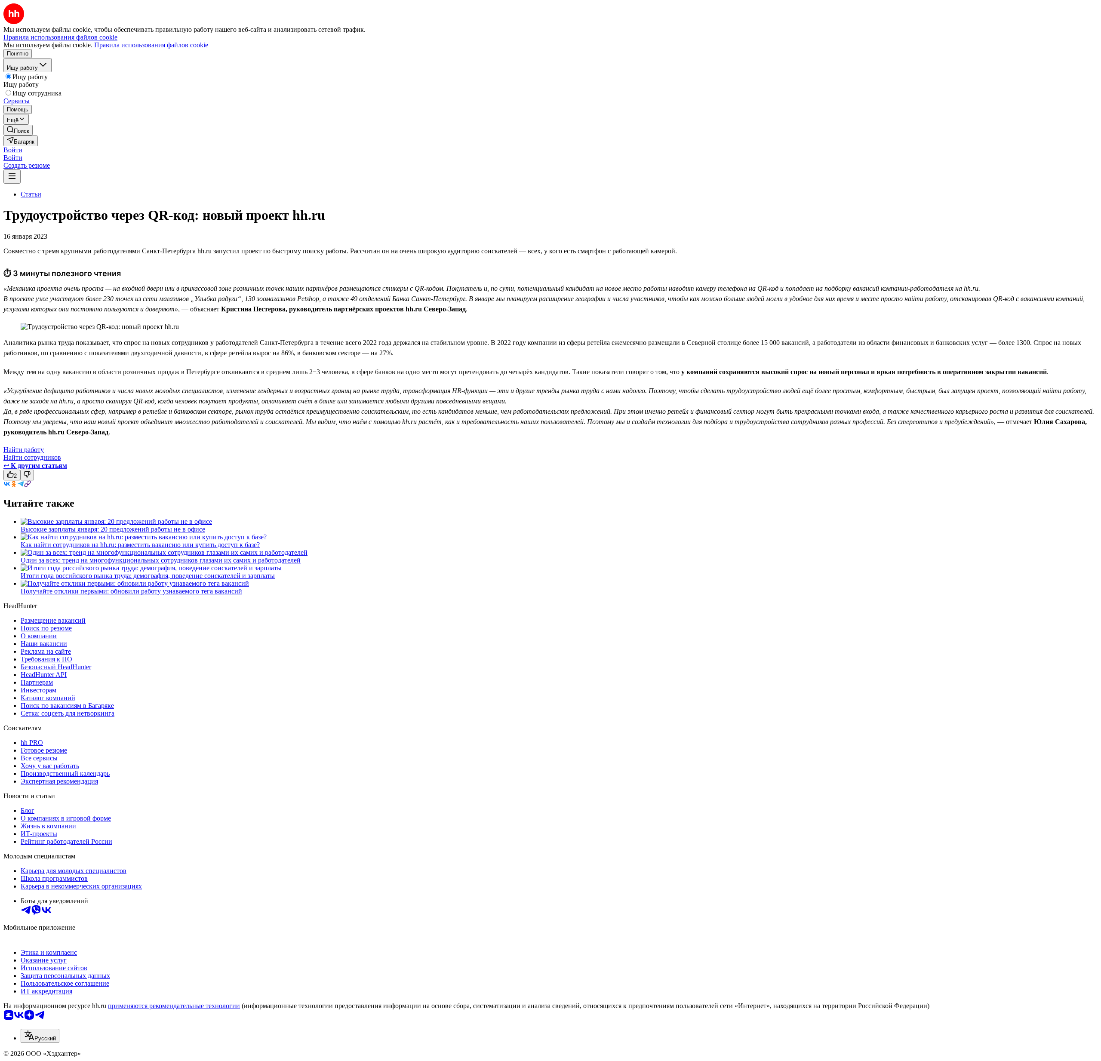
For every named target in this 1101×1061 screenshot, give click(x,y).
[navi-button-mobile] (12, 176)
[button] (12, 150)
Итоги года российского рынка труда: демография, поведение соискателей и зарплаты (148, 575)
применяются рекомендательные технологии (174, 1005)
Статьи (31, 194)
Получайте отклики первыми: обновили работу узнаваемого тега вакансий (131, 591)
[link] (18, 130)
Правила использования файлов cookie (151, 45)
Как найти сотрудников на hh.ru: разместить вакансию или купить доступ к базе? (140, 544)
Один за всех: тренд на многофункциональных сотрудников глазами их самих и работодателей (161, 560)
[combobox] (40, 1036)
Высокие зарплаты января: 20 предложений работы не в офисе (113, 529)
